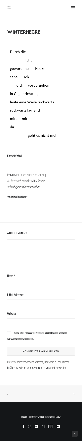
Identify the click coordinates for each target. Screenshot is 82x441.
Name (11, 276)
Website (11, 313)
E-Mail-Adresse (16, 295)
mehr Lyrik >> (23, 197)
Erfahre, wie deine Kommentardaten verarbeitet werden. (37, 368)
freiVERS (11, 175)
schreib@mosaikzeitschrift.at (23, 187)
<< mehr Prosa (12, 197)
